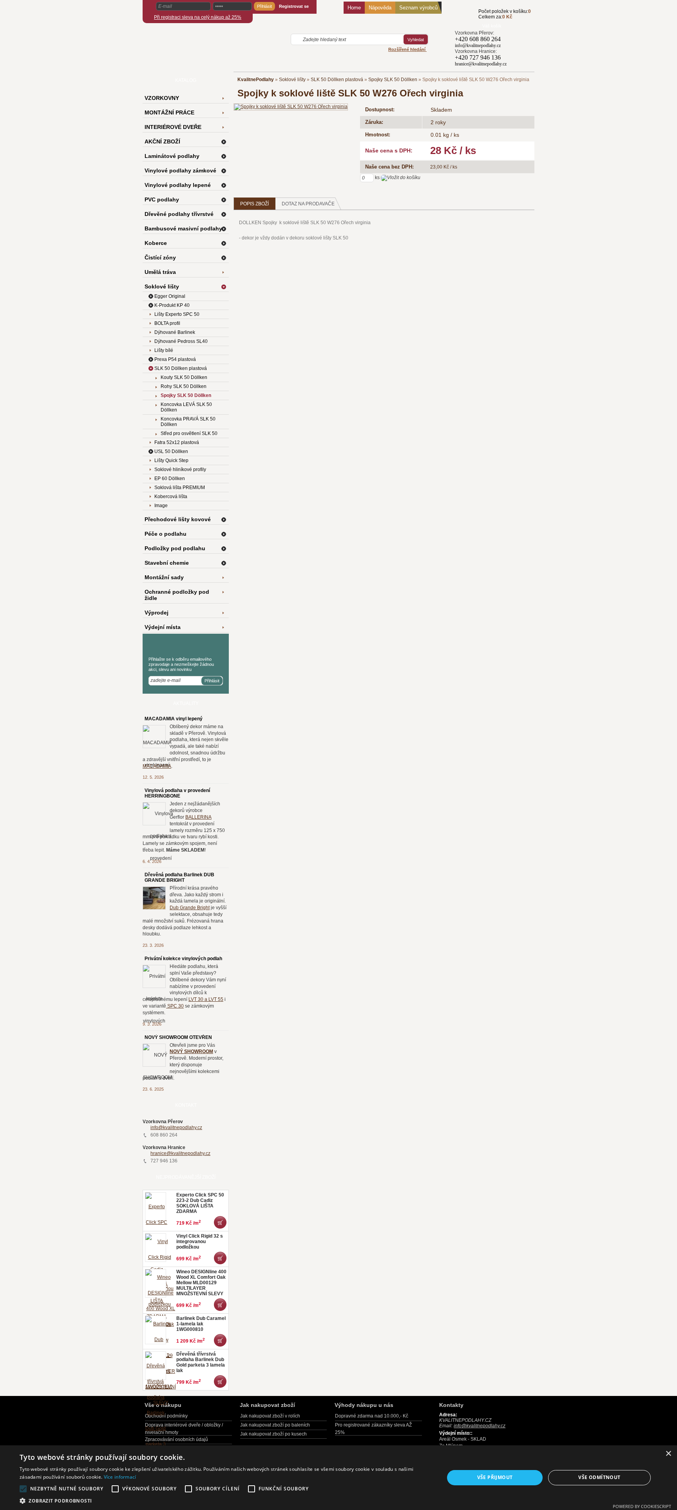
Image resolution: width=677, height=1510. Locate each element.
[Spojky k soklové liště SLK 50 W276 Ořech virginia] (291, 106)
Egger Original (169, 296)
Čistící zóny (160, 257)
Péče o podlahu (165, 534)
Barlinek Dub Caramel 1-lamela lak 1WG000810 (201, 1324)
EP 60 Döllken (169, 478)
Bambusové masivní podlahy (183, 228)
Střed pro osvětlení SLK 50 (189, 433)
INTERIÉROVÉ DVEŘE (173, 127)
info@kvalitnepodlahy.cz (176, 1127)
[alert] (338, 1477)
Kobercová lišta (170, 496)
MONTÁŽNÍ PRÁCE (169, 112)
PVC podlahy (162, 199)
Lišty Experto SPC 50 (176, 314)
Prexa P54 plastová (175, 359)
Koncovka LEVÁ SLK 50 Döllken (186, 407)
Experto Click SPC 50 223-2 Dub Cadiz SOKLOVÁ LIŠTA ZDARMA (200, 1203)
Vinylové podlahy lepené (178, 185)
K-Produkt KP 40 (172, 305)
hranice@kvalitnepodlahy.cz (180, 1153)
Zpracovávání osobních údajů (176, 1439)
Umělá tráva (160, 272)
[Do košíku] (466, 18)
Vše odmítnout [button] (599, 1477)
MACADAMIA (157, 766)
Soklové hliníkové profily (180, 469)
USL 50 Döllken (171, 451)
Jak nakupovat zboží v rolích (270, 1416)
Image (161, 505)
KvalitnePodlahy (255, 79)
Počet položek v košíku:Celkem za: (504, 14)
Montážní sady (164, 577)
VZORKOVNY (162, 98)
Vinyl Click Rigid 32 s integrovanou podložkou (199, 1241)
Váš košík (491, 26)
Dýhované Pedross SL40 (181, 341)
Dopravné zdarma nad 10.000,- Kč (371, 1416)
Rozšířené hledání (407, 49)
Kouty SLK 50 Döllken (184, 377)
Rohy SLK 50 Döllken (183, 386)
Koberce (156, 243)
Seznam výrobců (418, 8)
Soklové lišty (292, 79)
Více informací (120, 1477)
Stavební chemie (167, 563)
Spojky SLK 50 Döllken (392, 79)
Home (354, 8)
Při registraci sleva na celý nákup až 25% (197, 17)
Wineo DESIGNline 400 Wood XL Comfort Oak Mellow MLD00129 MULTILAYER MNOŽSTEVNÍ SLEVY (201, 1282)
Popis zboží (254, 204)
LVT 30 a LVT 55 (205, 999)
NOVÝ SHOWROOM (191, 1051)
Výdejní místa (163, 627)
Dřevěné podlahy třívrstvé (179, 214)
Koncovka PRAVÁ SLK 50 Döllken (188, 421)
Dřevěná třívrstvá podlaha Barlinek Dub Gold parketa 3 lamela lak (200, 1362)
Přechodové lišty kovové (178, 519)
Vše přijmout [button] (495, 1477)
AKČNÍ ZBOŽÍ (162, 141)
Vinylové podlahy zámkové (180, 170)
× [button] (668, 1454)
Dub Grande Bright (190, 907)
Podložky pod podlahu (175, 548)
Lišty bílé (163, 350)
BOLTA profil (167, 323)
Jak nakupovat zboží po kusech (273, 1434)
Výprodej (156, 612)
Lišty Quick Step (171, 460)
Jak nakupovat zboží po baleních (275, 1425)
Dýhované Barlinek (174, 332)
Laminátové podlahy (172, 156)
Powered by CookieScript (642, 1506)
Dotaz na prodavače (308, 204)
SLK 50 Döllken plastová (337, 79)
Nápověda (380, 8)
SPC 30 (175, 1006)
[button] (226, 1500)
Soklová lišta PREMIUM (179, 487)
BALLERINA (198, 817)
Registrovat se (294, 6)
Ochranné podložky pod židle (177, 595)
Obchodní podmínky (166, 1416)
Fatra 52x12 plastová (176, 442)
